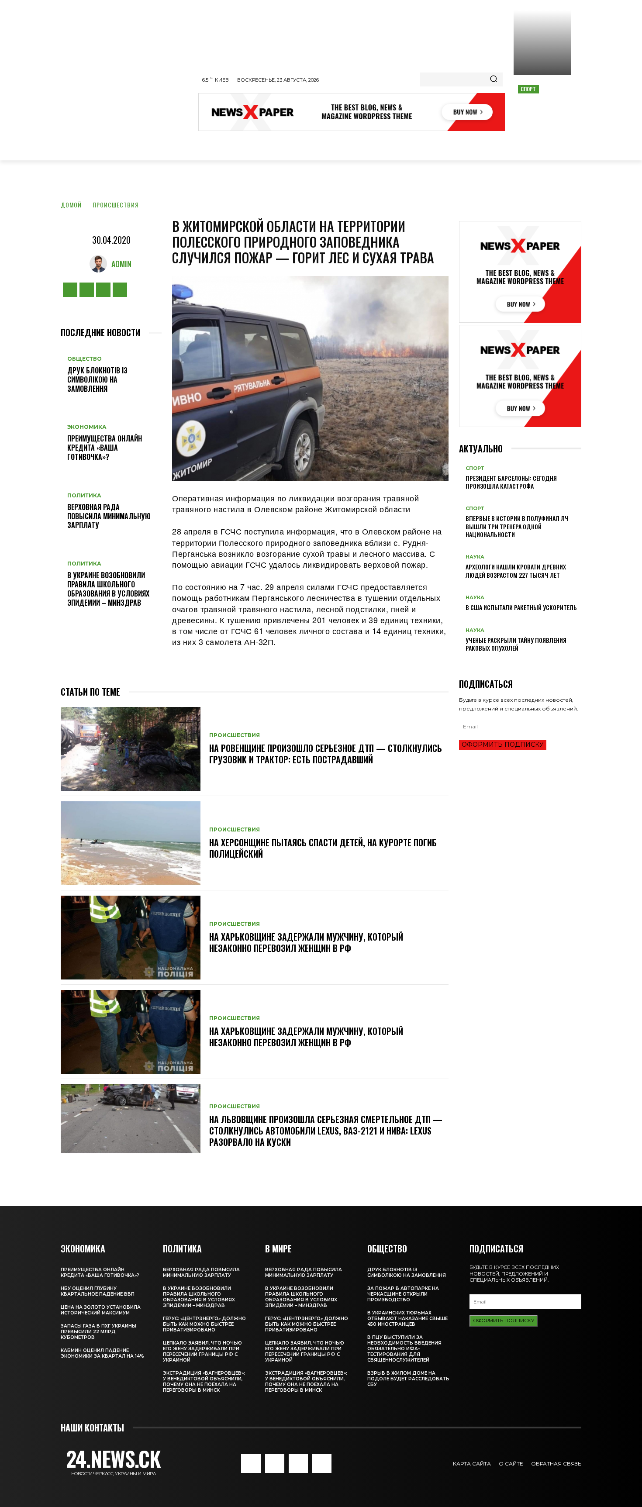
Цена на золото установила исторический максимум (101, 1310)
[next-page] (466, 662)
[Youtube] (120, 290)
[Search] (493, 79)
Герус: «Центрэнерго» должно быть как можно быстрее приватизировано (204, 1324)
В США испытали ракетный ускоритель (521, 607)
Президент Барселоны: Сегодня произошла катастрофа (511, 481)
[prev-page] (461, 662)
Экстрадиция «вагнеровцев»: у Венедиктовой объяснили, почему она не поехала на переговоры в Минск (204, 1381)
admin (121, 263)
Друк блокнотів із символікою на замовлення (97, 379)
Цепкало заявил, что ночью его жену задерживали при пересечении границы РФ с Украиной (202, 1351)
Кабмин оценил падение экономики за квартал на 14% (102, 1353)
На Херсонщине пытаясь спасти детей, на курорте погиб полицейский (323, 848)
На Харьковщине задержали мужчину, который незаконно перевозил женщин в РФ (306, 942)
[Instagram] (86, 290)
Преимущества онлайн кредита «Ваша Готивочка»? (104, 447)
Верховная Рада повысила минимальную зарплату (109, 516)
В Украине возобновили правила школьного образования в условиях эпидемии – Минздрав (108, 588)
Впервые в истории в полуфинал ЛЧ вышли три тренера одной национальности (517, 526)
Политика (84, 495)
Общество (84, 359)
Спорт (528, 89)
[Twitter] (103, 290)
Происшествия (116, 204)
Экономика (87, 427)
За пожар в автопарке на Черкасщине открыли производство (403, 1294)
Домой (71, 204)
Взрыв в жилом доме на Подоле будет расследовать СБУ (408, 1378)
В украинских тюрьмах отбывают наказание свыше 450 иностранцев (407, 1318)
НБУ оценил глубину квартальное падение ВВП (98, 1291)
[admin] (100, 263)
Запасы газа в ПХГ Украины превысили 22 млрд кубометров (98, 1331)
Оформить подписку (503, 744)
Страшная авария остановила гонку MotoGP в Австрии (542, 108)
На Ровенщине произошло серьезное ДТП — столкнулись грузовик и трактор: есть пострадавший (325, 753)
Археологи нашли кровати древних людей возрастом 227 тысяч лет (516, 570)
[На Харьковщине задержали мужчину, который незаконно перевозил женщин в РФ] (130, 937)
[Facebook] (70, 290)
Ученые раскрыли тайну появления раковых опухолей (516, 643)
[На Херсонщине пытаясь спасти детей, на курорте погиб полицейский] (130, 843)
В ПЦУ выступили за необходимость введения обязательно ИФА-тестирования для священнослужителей (404, 1349)
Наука (475, 557)
